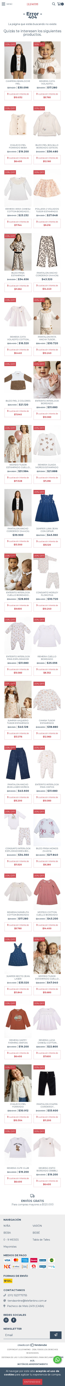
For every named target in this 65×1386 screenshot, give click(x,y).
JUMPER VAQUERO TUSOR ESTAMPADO (18, 721)
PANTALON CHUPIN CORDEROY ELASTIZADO (47, 1105)
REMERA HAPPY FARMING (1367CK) (18, 1041)
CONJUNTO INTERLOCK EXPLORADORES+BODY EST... (18, 849)
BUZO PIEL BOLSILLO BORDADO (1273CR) (47, 146)
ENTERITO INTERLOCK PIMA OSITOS (47, 785)
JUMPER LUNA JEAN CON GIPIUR (47, 529)
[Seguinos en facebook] (13, 1320)
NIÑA (6, 1225)
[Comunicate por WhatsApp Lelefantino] (57, 1359)
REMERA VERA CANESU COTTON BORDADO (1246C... (18, 210)
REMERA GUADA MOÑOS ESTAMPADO (47, 466)
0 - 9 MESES (11, 1239)
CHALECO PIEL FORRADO (18, 1105)
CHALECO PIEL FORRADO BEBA (18, 146)
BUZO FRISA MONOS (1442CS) (47, 849)
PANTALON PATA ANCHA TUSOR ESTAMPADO (47, 338)
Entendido (32, 1381)
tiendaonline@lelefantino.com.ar (27, 1300)
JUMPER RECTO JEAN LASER (18, 977)
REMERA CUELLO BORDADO (47, 657)
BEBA (7, 1232)
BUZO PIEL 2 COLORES (18, 400)
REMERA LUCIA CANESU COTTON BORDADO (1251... (47, 1041)
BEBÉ (36, 1232)
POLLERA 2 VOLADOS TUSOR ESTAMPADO (47, 210)
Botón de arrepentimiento (33, 1364)
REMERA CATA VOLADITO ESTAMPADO (47, 82)
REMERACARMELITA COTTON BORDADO (18, 913)
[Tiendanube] (32, 1346)
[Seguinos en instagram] (6, 1320)
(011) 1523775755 (17, 1295)
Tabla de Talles (41, 1239)
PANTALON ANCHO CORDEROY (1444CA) (18, 529)
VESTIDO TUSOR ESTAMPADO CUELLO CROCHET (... (18, 466)
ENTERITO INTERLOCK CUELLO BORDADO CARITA (18, 593)
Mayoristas (9, 1246)
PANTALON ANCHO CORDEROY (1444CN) (47, 274)
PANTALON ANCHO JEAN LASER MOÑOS (18, 785)
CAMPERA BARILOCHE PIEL (18, 82)
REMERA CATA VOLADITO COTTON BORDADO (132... (18, 338)
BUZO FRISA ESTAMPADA (18, 274)
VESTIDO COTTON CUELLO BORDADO (47, 913)
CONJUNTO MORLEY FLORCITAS (47, 593)
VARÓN (37, 1225)
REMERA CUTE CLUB (18, 1168)
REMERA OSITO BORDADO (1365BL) (47, 1169)
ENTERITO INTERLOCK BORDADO (47, 402)
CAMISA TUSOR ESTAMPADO (47, 721)
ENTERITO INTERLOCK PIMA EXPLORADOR (18, 657)
